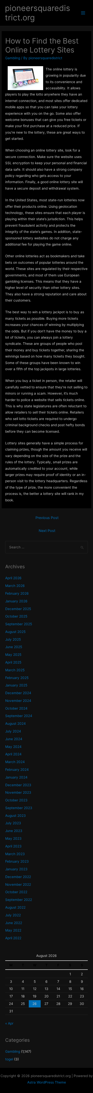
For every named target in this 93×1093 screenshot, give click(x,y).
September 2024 (18, 716)
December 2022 (18, 877)
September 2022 (18, 900)
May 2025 (13, 655)
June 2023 (13, 831)
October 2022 (16, 892)
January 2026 (16, 601)
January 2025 (16, 685)
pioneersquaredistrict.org (37, 12)
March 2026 (15, 586)
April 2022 (13, 938)
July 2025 (13, 639)
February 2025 (17, 678)
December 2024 (18, 693)
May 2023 (13, 838)
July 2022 (13, 915)
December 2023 (18, 785)
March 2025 (15, 670)
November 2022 (18, 884)
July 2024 (13, 731)
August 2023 (15, 816)
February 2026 (17, 593)
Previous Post (47, 518)
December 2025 (18, 609)
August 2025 (15, 632)
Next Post (47, 530)
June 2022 (13, 923)
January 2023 (16, 869)
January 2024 (16, 777)
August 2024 (15, 724)
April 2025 (13, 662)
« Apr (9, 1023)
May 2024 (13, 747)
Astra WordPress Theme (46, 1082)
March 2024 (15, 762)
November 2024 (18, 701)
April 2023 (13, 846)
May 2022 (13, 930)
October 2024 (16, 708)
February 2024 (17, 770)
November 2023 (18, 792)
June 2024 (13, 739)
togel (9, 1059)
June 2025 (13, 647)
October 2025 (16, 616)
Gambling (12, 58)
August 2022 (15, 907)
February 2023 (17, 861)
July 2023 (13, 823)
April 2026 (13, 578)
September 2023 (18, 808)
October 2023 (16, 800)
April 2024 (13, 754)
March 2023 (15, 854)
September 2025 (18, 624)
